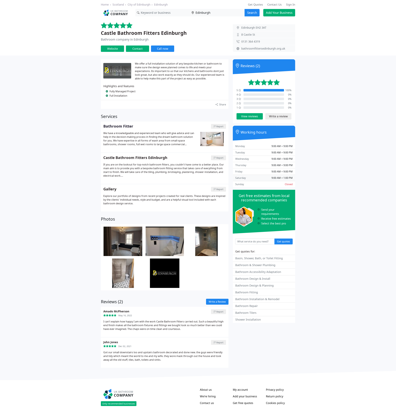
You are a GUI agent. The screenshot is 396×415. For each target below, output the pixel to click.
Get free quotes (243, 403)
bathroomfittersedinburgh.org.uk (263, 48)
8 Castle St (248, 34)
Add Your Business (279, 13)
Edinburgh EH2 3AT (253, 27)
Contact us (207, 403)
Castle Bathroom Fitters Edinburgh (144, 33)
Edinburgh (161, 4)
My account (240, 389)
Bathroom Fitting (246, 292)
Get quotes (283, 241)
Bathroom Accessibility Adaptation (258, 272)
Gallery (109, 189)
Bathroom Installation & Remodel (257, 299)
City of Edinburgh (139, 4)
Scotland (118, 4)
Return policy (274, 396)
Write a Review (217, 301)
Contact (137, 48)
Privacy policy (275, 389)
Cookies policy (275, 403)
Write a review (278, 116)
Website (112, 48)
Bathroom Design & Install (252, 278)
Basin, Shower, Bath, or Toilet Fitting (259, 258)
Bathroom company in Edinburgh (124, 39)
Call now (162, 48)
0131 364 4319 (250, 41)
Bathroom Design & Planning (254, 285)
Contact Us (274, 4)
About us (206, 389)
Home (105, 4)
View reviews (249, 116)
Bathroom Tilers (245, 313)
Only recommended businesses (118, 403)
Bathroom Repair (246, 306)
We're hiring (208, 396)
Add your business (245, 396)
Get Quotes (255, 4)
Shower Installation (248, 319)
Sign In (290, 4)
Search (252, 13)
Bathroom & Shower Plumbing (255, 265)
